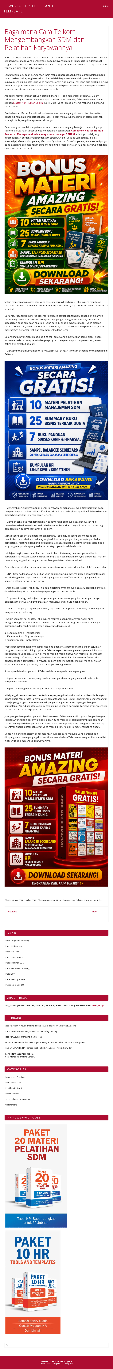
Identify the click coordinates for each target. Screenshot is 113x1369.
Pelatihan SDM (30, 900)
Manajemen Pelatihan (15, 1077)
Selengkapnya (98, 1005)
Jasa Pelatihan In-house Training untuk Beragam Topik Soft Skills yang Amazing (40, 1025)
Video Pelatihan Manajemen (17, 1099)
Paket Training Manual (15, 979)
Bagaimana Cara (48, 900)
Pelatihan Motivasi (13, 1088)
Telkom (100, 900)
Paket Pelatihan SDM (14, 962)
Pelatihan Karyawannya (86, 900)
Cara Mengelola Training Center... (20, 1056)
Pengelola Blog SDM (14, 985)
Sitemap (65, 1364)
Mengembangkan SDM (65, 900)
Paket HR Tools (12, 951)
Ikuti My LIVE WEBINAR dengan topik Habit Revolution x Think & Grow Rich (38, 1048)
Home (43, 1364)
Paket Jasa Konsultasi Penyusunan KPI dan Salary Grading (31, 1031)
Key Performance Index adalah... (19, 1053)
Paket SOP (10, 973)
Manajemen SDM (15, 900)
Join (54, 1364)
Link (70, 1364)
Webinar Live (11, 1104)
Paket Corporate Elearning (17, 940)
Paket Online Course (14, 957)
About (49, 1364)
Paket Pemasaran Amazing (17, 968)
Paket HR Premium (13, 946)
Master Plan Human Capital (28, 102)
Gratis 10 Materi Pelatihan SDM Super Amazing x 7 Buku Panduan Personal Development (45, 1042)
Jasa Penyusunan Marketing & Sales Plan (23, 1036)
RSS (58, 1364)
